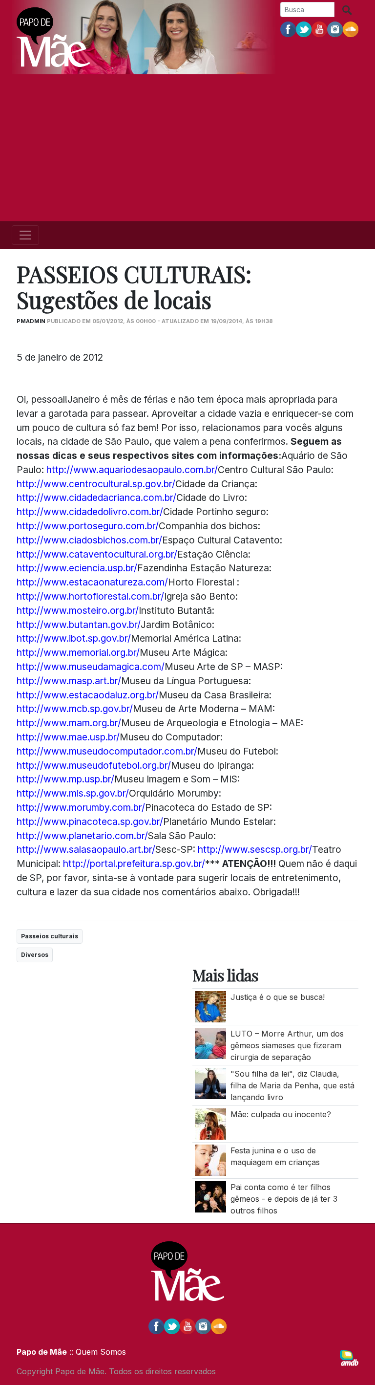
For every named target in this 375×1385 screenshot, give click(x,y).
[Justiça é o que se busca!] (210, 1006)
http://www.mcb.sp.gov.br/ (75, 708)
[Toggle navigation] (25, 235)
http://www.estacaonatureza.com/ (92, 582)
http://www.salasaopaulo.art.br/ (86, 849)
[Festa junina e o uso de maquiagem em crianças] (210, 1160)
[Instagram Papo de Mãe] (335, 29)
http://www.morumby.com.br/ (81, 807)
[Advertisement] (187, 147)
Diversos (34, 954)
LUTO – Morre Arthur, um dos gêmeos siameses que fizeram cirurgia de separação (287, 1045)
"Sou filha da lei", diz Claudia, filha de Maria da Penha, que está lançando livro (292, 1085)
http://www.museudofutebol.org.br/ (94, 765)
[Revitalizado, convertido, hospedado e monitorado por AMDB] (349, 1357)
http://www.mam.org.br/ (69, 723)
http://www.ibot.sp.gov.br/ (74, 638)
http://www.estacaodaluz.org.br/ (88, 695)
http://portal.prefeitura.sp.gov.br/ (134, 863)
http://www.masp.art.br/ (69, 681)
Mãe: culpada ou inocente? (280, 1114)
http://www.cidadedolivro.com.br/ (90, 512)
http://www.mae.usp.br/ (68, 737)
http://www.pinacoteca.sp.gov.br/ (90, 821)
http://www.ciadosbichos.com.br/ (89, 540)
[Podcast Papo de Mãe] (350, 29)
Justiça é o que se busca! (277, 997)
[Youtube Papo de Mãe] (319, 29)
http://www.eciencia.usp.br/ (77, 568)
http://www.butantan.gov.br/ (79, 624)
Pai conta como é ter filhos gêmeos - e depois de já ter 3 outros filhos (283, 1198)
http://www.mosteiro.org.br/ (78, 610)
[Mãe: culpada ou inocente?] (210, 1123)
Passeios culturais (49, 936)
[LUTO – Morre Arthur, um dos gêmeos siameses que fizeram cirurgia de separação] (210, 1042)
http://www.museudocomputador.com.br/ (107, 751)
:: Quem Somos (96, 1352)
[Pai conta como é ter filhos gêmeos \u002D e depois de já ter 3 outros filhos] (210, 1196)
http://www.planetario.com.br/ (82, 836)
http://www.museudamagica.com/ (91, 666)
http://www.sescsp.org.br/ (255, 849)
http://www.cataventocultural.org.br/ (97, 554)
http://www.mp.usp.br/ (65, 779)
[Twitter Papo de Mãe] (304, 29)
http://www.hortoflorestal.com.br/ (90, 596)
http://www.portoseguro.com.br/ (88, 526)
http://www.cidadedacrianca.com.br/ (96, 497)
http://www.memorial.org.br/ (78, 652)
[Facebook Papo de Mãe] (288, 29)
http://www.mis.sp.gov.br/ (73, 793)
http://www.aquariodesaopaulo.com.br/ (132, 470)
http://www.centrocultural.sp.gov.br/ (96, 484)
